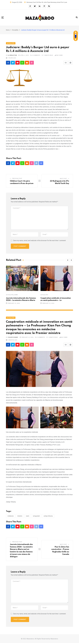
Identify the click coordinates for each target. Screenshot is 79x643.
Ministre (19, 516)
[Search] (77, 17)
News (16, 294)
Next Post (63, 178)
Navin (27, 516)
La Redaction (12, 55)
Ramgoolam (36, 516)
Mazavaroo (54, 639)
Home (8, 30)
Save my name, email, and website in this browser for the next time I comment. (39, 240)
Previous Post (17, 178)
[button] (67, 260)
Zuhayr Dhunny (13, 337)
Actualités (15, 30)
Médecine (11, 516)
